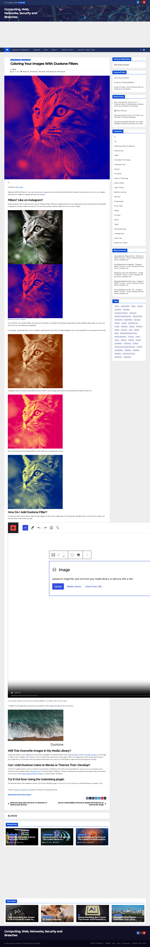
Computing (126, 309)
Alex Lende (19, 187)
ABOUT (54, 50)
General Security (133, 323)
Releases (123, 340)
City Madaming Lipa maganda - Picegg (127, 264)
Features (117, 323)
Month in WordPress (120, 336)
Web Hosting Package (121, 65)
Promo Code (118, 206)
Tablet (116, 224)
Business (140, 306)
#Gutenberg (34, 71)
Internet (117, 169)
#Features (26, 71)
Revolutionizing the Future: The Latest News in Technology (21, 839)
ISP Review (118, 174)
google (117, 326)
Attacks (117, 306)
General (124, 323)
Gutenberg (124, 326)
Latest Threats (119, 187)
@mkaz (24, 790)
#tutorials (42, 71)
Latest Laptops (119, 183)
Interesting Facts (119, 164)
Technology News (15, 59)
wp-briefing (127, 357)
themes (42, 194)
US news (139, 347)
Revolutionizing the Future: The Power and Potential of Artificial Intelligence (92, 919)
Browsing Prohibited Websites (124, 82)
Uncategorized (26, 59)
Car (115, 141)
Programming (118, 201)
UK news (135, 343)
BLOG (46, 50)
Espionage (137, 320)
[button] (140, 50)
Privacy (117, 340)
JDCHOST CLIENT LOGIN (86, 50)
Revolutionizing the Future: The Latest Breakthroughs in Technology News (91, 839)
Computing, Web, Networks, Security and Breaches (20, 13)
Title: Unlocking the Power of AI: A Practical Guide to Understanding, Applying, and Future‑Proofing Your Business (129, 104)
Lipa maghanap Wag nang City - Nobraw (128, 256)
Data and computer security (123, 316)
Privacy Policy (67, 50)
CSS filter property (90, 755)
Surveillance (118, 343)
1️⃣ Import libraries (120, 110)
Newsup (29, 943)
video (59, 706)
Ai (114, 137)
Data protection (137, 316)
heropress (139, 326)
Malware (136, 330)
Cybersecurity (119, 151)
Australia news (125, 306)
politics (138, 336)
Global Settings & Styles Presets (31, 774)
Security (138, 340)
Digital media (128, 320)
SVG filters (75, 755)
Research (131, 340)
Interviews (124, 330)
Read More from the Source (19, 795)
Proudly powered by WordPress (13, 943)
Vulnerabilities (119, 350)
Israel (130, 330)
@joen (17, 790)
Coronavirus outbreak (121, 313)
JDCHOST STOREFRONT (20, 50)
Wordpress (118, 353)
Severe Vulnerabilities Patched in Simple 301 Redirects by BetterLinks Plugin (81, 804)
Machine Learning (120, 192)
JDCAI (14, 69)
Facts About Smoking (121, 78)
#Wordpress (61, 71)
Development (118, 320)
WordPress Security (129, 353)
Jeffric (21, 842)
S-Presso (117, 215)
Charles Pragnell (19, 319)
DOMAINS (36, 50)
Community (118, 309)
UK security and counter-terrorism (125, 347)
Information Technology (122, 160)
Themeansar (37, 943)
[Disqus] (57, 870)
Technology (127, 343)
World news (118, 357)
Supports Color (35, 771)
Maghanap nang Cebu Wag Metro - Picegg (128, 273)
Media (116, 333)
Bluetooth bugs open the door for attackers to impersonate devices (28, 804)
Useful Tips (118, 238)
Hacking (131, 326)
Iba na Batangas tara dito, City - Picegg (127, 290)
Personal (117, 197)
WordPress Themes (120, 243)
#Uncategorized (51, 71)
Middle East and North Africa (128, 333)
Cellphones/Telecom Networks (124, 146)
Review (116, 210)
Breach (133, 306)
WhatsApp (128, 350)
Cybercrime (133, 313)
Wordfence (136, 350)
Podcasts (131, 336)
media (27, 755)
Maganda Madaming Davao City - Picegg (127, 281)
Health (116, 155)
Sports (116, 220)
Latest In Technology (121, 178)
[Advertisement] (75, 34)
